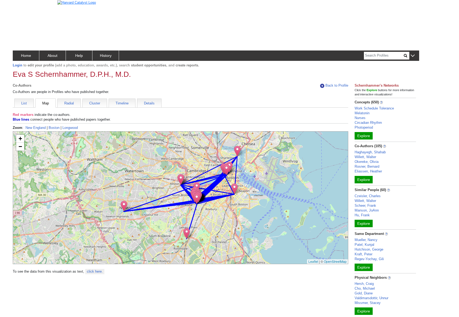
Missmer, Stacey (368, 303)
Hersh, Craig (364, 284)
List (24, 103)
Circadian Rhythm (368, 123)
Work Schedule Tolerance (374, 108)
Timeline (122, 103)
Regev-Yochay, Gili (369, 259)
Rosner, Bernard (367, 166)
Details (149, 103)
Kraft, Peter (363, 254)
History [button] (106, 55)
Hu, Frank (362, 215)
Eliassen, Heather (368, 171)
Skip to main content (21, 6)
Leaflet (313, 261)
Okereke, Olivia (367, 162)
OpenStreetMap (335, 261)
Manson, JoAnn (367, 210)
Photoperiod (364, 127)
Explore (363, 136)
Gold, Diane (364, 293)
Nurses (360, 118)
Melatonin (362, 113)
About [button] (52, 55)
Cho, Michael (365, 288)
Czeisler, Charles (368, 196)
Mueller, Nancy (366, 240)
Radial (69, 103)
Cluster (94, 103)
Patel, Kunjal (364, 245)
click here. (95, 271)
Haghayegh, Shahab (370, 152)
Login (17, 65)
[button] (412, 56)
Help (79, 55)
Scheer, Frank (365, 206)
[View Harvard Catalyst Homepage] (76, 2)
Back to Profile (336, 85)
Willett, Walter (365, 157)
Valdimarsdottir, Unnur (371, 298)
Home (26, 55)
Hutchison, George (369, 249)
